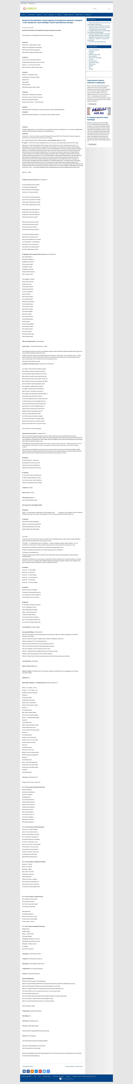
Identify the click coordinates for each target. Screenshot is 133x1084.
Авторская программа (26, 1076)
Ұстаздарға (91, 51)
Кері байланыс (32, 3)
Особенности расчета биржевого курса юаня (99, 25)
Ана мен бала (31, 14)
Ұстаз (45, 14)
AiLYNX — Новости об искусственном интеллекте (68, 1079)
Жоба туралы (24, 3)
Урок (35, 1076)
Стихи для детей (93, 61)
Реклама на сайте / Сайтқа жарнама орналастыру (84, 1076)
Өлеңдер (91, 68)
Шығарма (87, 14)
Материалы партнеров (58, 1076)
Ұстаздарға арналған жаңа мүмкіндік (97, 29)
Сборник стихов (47, 1076)
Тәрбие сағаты (79, 14)
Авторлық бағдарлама (94, 49)
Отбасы (23, 14)
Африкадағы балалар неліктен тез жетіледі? (99, 37)
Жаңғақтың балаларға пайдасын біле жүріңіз (99, 33)
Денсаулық (51, 14)
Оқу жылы (91, 59)
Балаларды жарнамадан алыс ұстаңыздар (99, 35)
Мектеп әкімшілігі (93, 56)
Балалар (39, 14)
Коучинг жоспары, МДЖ (94, 54)
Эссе (90, 67)
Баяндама (91, 53)
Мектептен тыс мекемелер (95, 57)
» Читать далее (92, 104)
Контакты (68, 1076)
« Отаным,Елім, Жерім (27, 1066)
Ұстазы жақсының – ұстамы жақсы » (74, 1066)
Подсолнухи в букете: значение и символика (99, 27)
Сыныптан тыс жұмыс (29, 27)
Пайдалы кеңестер (68, 14)
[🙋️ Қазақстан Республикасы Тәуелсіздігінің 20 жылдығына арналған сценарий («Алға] (48, 1071)
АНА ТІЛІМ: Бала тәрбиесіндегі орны (97, 41)
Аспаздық (59, 14)
